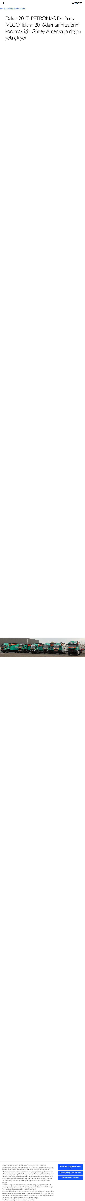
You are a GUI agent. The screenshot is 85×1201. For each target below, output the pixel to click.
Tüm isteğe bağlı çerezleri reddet (70, 1173)
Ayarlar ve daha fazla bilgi (70, 1177)
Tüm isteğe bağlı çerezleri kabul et (70, 1167)
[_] (76, 3)
